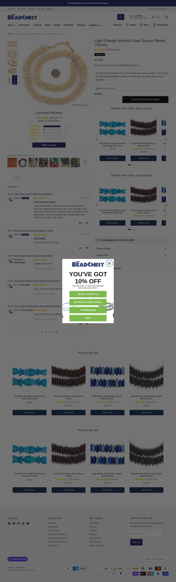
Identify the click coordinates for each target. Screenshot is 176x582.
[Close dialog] (109, 263)
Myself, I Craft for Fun (88, 294)
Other (88, 318)
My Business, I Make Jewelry (88, 302)
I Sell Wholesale (88, 310)
